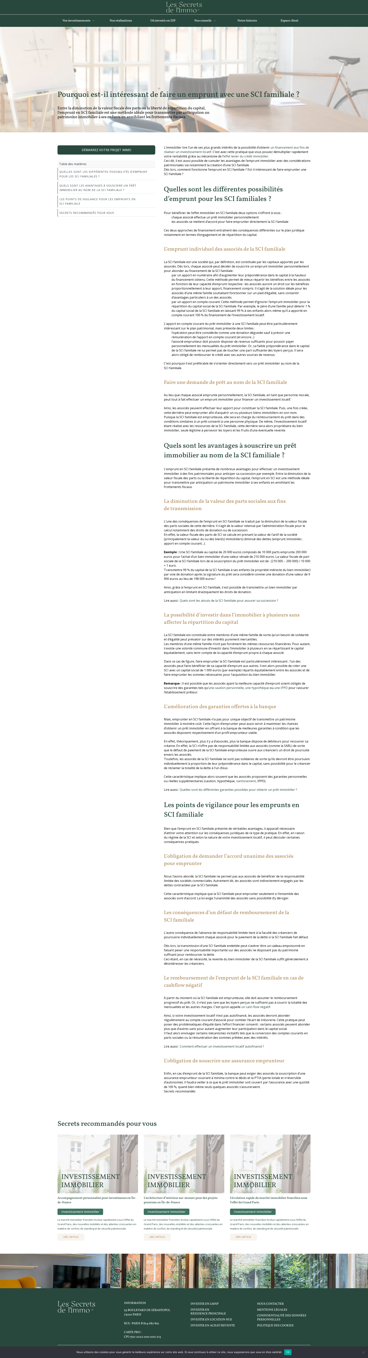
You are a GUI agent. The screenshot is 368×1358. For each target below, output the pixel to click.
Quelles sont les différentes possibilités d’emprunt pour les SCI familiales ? (103, 174)
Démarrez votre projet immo (106, 150)
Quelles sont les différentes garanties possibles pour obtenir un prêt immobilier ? (238, 790)
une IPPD (281, 688)
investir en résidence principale (208, 1312)
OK (288, 1352)
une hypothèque (257, 688)
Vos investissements (76, 21)
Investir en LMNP (205, 1304)
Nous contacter (270, 1304)
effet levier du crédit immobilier (246, 156)
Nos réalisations (121, 21)
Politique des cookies (275, 1325)
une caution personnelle (226, 688)
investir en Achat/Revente (213, 1325)
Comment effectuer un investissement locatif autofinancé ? (222, 1046)
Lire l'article (71, 1237)
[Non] (363, 1352)
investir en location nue (211, 1320)
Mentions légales (272, 1310)
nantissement (246, 781)
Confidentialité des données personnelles (281, 1318)
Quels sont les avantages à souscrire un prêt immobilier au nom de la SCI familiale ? (97, 188)
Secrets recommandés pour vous (86, 213)
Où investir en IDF (163, 21)
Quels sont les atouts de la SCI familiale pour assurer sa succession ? (229, 600)
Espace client (289, 21)
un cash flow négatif (255, 1007)
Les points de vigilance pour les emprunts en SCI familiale (97, 201)
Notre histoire (247, 21)
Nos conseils (202, 21)
